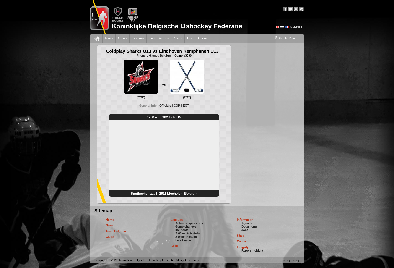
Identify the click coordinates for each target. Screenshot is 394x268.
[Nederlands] (282, 27)
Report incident (252, 250)
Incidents (181, 230)
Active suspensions (189, 223)
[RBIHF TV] (133, 21)
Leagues (138, 38)
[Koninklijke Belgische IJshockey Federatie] (99, 17)
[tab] (149, 105)
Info (190, 38)
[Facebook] (285, 9)
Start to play (285, 38)
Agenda (246, 223)
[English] (277, 27)
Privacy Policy (290, 260)
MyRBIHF (296, 27)
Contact (204, 38)
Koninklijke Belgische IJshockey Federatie (177, 26)
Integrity (243, 247)
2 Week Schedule (187, 233)
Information (245, 219)
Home (110, 219)
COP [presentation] (177, 105)
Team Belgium (159, 38)
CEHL (175, 246)
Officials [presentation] (165, 105)
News (109, 38)
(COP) (141, 97)
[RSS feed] (296, 9)
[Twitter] (290, 9)
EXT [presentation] (186, 105)
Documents (249, 226)
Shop (178, 38)
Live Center (183, 240)
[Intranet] (301, 9)
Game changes (185, 226)
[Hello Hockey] (118, 21)
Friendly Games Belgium (154, 55)
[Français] (287, 27)
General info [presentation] (148, 105)
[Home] (97, 38)
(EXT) (187, 97)
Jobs (244, 230)
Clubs (122, 38)
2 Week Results (186, 237)
